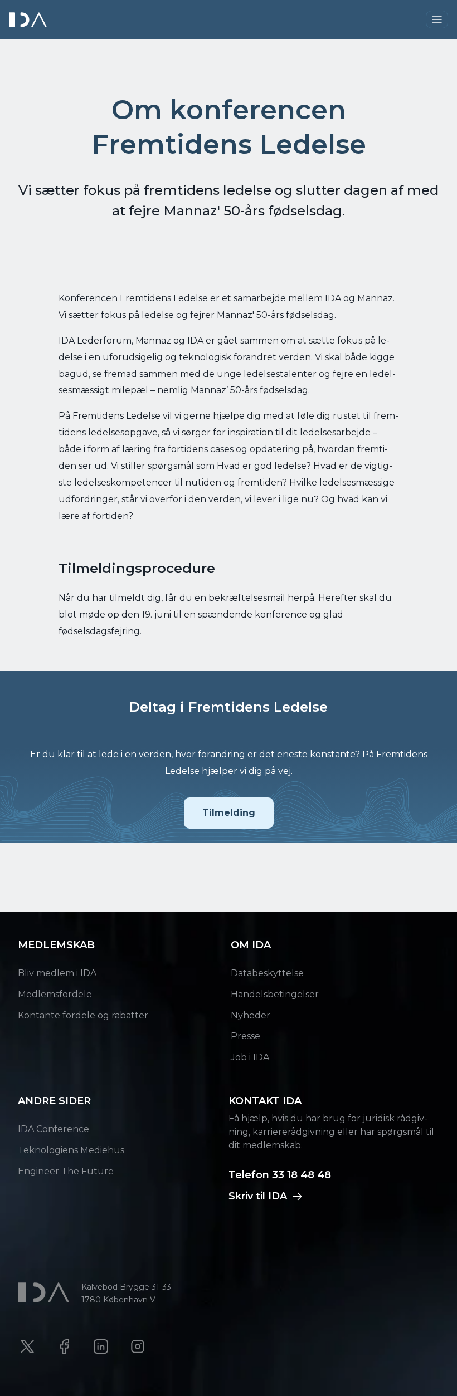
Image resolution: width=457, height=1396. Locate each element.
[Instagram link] (137, 1346)
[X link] (27, 1346)
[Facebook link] (64, 1346)
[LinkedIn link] (100, 1346)
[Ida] (29, 19)
